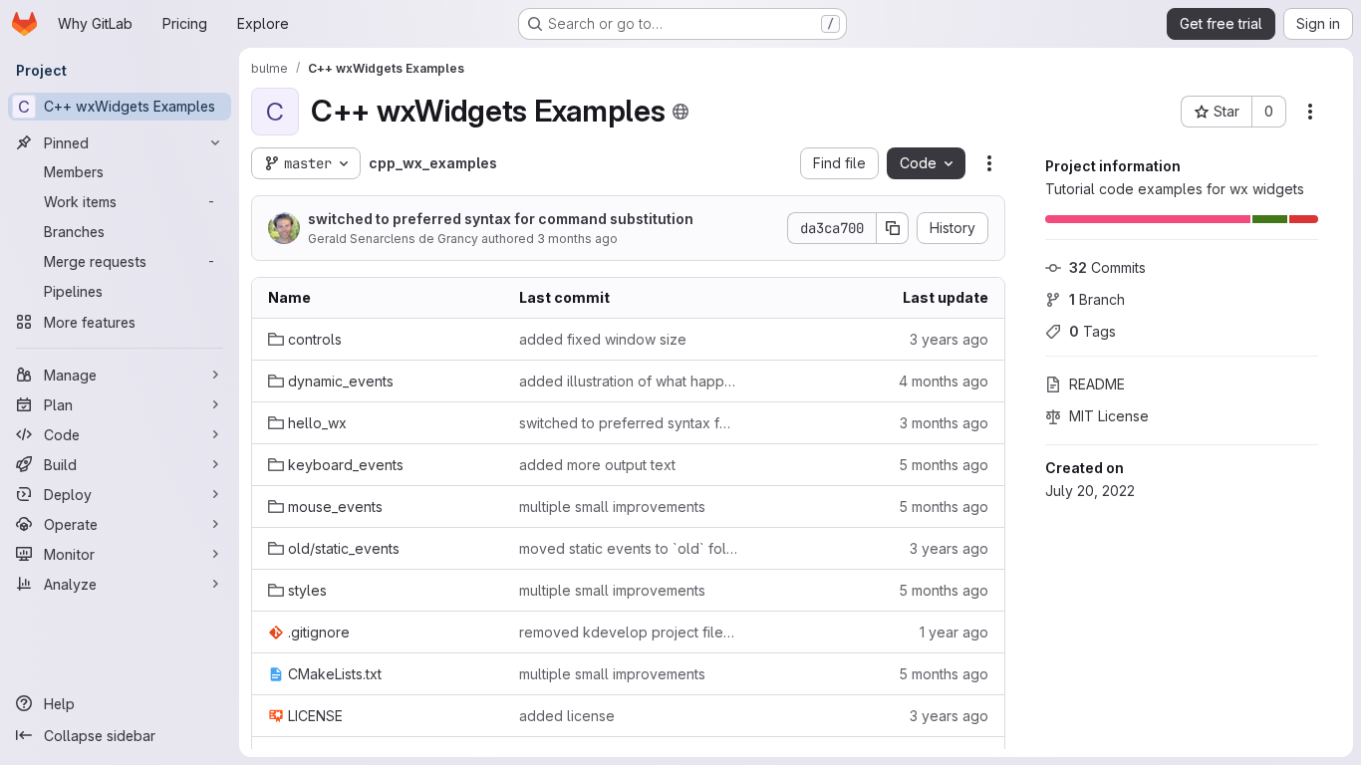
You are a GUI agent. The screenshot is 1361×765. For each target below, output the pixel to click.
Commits (1107, 267)
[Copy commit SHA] (893, 228)
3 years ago (949, 339)
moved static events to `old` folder (628, 548)
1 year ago (954, 632)
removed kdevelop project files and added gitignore (628, 632)
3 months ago (577, 238)
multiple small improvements (612, 506)
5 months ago (943, 464)
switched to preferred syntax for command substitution (500, 218)
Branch (1097, 299)
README (1097, 384)
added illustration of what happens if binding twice (628, 381)
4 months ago (943, 381)
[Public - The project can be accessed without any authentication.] (680, 112)
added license (567, 715)
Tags (1092, 331)
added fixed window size (602, 339)
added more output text (597, 464)
